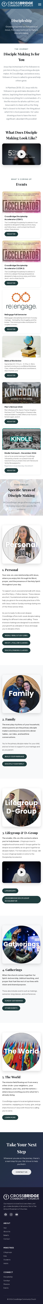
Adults (6, 1263)
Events (6, 1288)
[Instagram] (11, 1214)
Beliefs (6, 1235)
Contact (7, 1239)
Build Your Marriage (14, 756)
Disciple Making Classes (16, 650)
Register (11, 234)
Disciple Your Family (14, 764)
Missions (7, 1284)
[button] (21, 154)
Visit (5, 1228)
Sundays (7, 1280)
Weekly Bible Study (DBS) (16, 635)
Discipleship (8, 1277)
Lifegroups (10, 891)
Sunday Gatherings (14, 1001)
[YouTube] (17, 1214)
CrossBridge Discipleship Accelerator (17, 899)
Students (7, 1260)
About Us (7, 1231)
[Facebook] (6, 1214)
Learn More (10, 1117)
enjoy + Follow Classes (16, 643)
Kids (5, 1256)
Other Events (11, 1008)
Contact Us (21, 1172)
